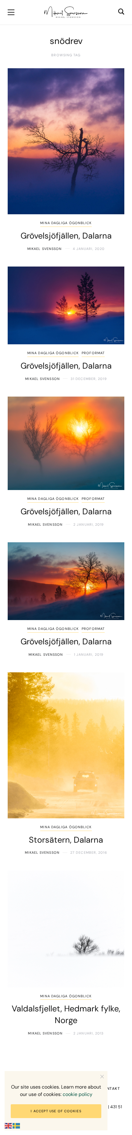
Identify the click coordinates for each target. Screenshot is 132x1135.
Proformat (93, 353)
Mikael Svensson (44, 249)
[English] (9, 1125)
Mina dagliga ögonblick (65, 223)
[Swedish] (17, 1125)
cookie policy (77, 1094)
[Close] (102, 1076)
